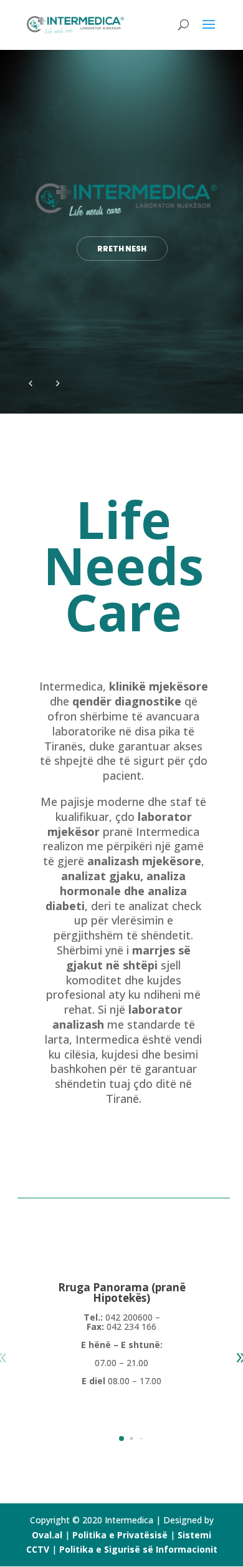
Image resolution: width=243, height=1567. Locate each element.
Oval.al (47, 1535)
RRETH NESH (121, 248)
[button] (121, 1438)
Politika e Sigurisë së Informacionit (138, 1549)
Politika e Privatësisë (120, 1535)
